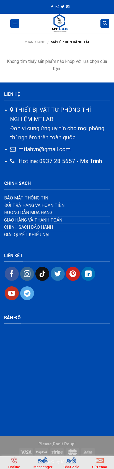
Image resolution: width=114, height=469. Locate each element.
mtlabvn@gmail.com (45, 149)
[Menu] (14, 23)
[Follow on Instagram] (57, 7)
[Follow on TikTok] (42, 274)
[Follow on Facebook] (52, 7)
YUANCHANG (35, 42)
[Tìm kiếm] (105, 23)
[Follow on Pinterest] (73, 274)
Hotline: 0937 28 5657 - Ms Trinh (58, 161)
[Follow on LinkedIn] (88, 274)
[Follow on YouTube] (12, 293)
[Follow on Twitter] (62, 7)
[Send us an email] (67, 7)
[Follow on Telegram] (27, 293)
